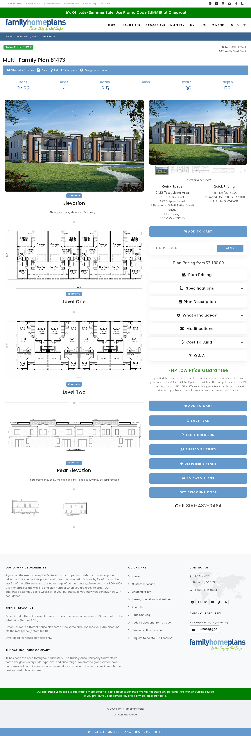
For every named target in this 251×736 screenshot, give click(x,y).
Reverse (75, 195)
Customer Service (143, 584)
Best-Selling (89, 3)
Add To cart (199, 406)
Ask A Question (199, 435)
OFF (208, 179)
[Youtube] (229, 3)
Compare (71, 70)
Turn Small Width (235, 51)
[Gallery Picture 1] (27, 507)
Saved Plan (144, 732)
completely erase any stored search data (139, 696)
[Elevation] (198, 132)
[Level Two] (74, 350)
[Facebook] (216, 3)
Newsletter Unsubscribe (147, 630)
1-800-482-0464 (206, 590)
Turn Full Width (236, 47)
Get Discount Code (198, 492)
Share (115, 732)
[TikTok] (236, 3)
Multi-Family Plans (27, 36)
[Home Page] (89, 732)
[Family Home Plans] (36, 25)
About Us (137, 607)
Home (9, 36)
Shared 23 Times (22, 70)
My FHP (220, 25)
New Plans (104, 3)
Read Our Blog (141, 615)
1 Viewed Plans (200, 478)
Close (160, 732)
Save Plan (199, 421)
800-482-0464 (14, 3)
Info (203, 25)
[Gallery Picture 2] (74, 508)
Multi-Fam (177, 25)
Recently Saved (71, 3)
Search (112, 25)
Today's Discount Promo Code (151, 622)
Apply (230, 248)
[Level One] (74, 259)
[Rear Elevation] (74, 434)
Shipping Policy (141, 592)
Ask (56, 70)
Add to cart (199, 231)
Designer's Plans (95, 70)
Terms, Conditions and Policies (151, 599)
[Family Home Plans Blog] (242, 3)
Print (44, 70)
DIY (192, 25)
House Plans (131, 25)
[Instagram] (223, 3)
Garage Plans (155, 25)
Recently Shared (52, 3)
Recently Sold (33, 3)
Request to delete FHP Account (152, 638)
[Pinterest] (210, 3)
